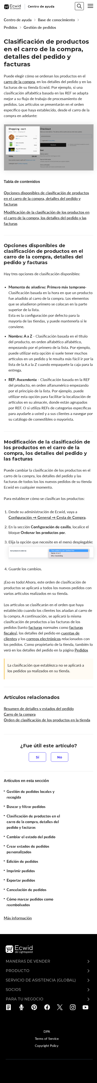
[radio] (37, 757)
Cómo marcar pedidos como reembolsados (30, 902)
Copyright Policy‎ (46, 1045)
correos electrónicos (43, 639)
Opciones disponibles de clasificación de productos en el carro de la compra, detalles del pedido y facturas (46, 198)
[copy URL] (51, 263)
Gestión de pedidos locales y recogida (30, 794)
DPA (47, 1031)
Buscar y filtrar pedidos (26, 806)
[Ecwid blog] (10, 1007)
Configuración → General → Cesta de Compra (46, 517)
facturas (35, 627)
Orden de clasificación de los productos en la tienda (47, 720)
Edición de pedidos (22, 861)
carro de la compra (19, 82)
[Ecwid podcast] (23, 1007)
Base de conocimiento (56, 20)
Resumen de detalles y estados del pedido (39, 709)
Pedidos (10, 27)
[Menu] (90, 6)
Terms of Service (47, 1038)
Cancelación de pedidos (26, 890)
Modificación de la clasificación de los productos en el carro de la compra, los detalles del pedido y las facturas (46, 217)
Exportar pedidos (21, 880)
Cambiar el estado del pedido (31, 837)
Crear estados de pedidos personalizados (28, 849)
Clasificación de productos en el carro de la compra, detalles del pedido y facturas (33, 821)
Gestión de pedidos (40, 27)
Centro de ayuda (18, 20)
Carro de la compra (20, 714)
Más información (18, 918)
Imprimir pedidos (21, 871)
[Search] (79, 6)
